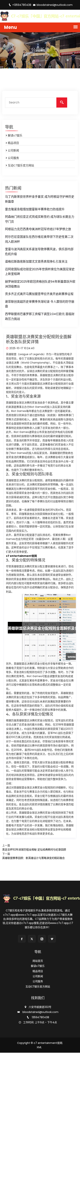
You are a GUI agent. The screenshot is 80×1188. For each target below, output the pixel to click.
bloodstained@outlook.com (55, 5)
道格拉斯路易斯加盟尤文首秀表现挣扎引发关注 (36, 261)
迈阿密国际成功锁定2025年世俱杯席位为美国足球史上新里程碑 (40, 271)
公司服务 (13, 158)
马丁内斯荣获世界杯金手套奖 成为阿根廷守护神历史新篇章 (39, 199)
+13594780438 (22, 5)
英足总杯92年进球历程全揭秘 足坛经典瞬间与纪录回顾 (34, 849)
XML (39, 1047)
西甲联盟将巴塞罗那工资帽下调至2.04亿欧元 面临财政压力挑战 (39, 316)
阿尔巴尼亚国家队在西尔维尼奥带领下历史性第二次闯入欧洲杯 (39, 239)
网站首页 (38, 961)
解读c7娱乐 (15, 135)
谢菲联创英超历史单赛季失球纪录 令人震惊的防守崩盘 (39, 304)
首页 (35, 55)
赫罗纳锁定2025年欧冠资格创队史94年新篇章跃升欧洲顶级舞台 (40, 284)
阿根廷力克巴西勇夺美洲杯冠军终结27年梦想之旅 (38, 229)
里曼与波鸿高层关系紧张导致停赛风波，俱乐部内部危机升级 (39, 251)
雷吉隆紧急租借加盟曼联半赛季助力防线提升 (35, 209)
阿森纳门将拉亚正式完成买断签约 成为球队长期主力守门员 (39, 219)
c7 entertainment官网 (48, 1043)
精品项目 (13, 143)
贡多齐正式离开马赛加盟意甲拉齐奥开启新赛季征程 (39, 294)
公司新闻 (13, 150)
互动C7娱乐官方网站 (21, 165)
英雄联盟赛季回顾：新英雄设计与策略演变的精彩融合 (33, 858)
